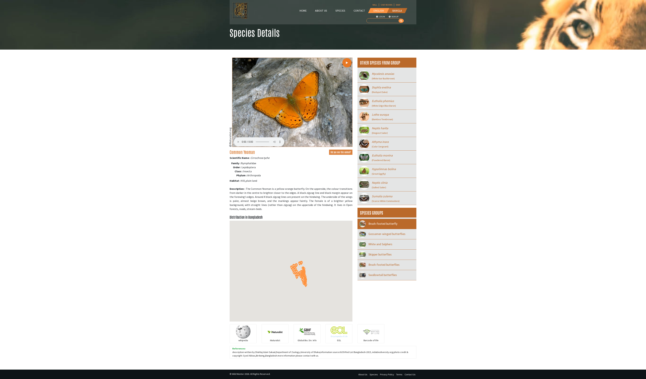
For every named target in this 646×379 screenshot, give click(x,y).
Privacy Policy (387, 374)
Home (303, 10)
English (378, 10)
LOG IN (382, 16)
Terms (399, 374)
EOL (339, 340)
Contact (359, 10)
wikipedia (243, 340)
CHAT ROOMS (386, 5)
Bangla (397, 10)
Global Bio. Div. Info (307, 340)
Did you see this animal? (341, 152)
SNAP (398, 5)
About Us (321, 10)
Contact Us (410, 374)
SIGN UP (394, 16)
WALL (374, 5)
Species (340, 10)
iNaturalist (275, 340)
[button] (301, 263)
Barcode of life (371, 340)
